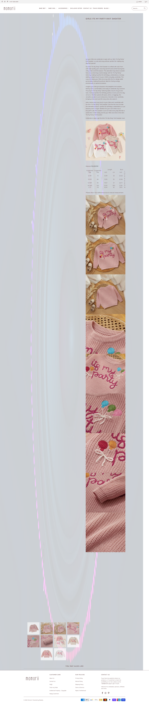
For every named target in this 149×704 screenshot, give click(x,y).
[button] (43, 8)
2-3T (111, 42)
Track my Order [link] (53, 687)
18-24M (105, 42)
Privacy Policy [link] (79, 678)
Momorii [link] (30, 700)
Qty (87, 47)
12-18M (99, 42)
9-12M (93, 42)
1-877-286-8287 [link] (13, 1)
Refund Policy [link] (79, 681)
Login (140, 1)
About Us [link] (51, 678)
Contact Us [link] (52, 681)
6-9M (88, 42)
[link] (2, 1)
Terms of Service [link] (79, 687)
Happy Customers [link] (54, 693)
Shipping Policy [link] (79, 684)
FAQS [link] (50, 684)
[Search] (144, 8)
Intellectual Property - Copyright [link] (57, 690)
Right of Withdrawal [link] (80, 690)
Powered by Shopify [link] (38, 700)
